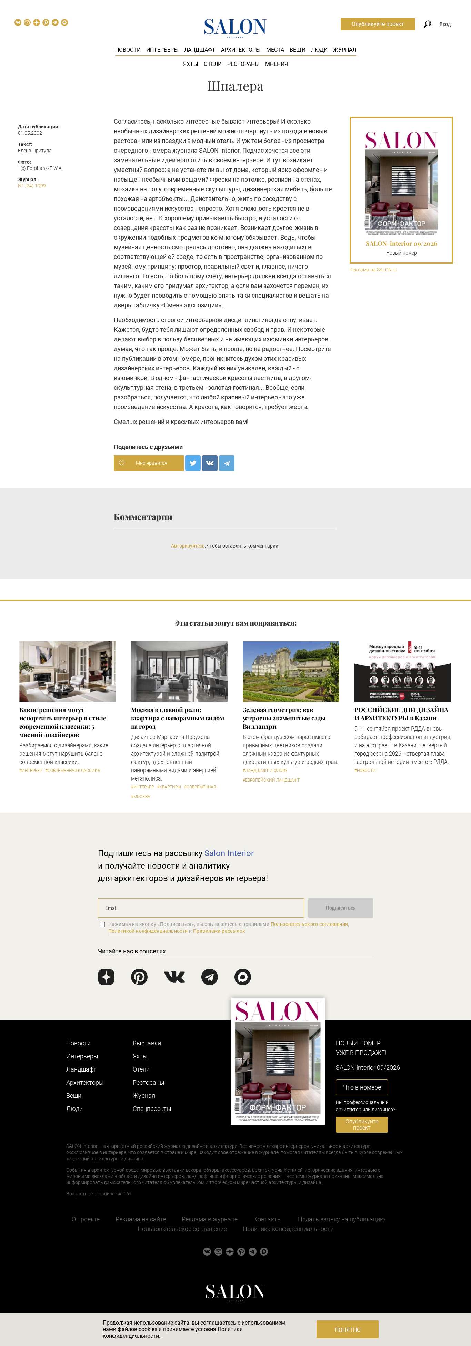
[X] (193, 463)
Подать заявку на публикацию (341, 1219)
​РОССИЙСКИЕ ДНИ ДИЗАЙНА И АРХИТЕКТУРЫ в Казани (401, 714)
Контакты (267, 1219)
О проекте (86, 1219)
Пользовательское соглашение (182, 1228)
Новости (128, 50)
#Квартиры (169, 787)
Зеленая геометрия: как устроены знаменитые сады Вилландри (284, 718)
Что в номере (362, 1087)
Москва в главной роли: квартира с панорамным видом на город (177, 718)
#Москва (140, 797)
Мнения (276, 64)
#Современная (200, 787)
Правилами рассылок (219, 931)
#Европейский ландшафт (271, 780)
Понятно (348, 1330)
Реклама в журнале (210, 1219)
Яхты (190, 64)
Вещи (297, 50)
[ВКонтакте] (210, 463)
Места (275, 50)
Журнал (344, 50)
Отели (213, 64)
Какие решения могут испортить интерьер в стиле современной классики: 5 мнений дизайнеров (63, 722)
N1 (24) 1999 (32, 185)
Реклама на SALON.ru (373, 269)
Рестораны (243, 64)
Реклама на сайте (141, 1219)
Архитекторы (241, 50)
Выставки (147, 1043)
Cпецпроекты (152, 1108)
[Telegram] (226, 463)
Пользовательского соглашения (309, 924)
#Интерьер (30, 770)
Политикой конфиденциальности (148, 931)
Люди (319, 50)
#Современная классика (72, 770)
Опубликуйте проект (378, 24)
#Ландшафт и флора (265, 770)
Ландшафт (200, 50)
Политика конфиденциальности (288, 1228)
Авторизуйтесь (188, 546)
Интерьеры (162, 50)
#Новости (365, 770)
